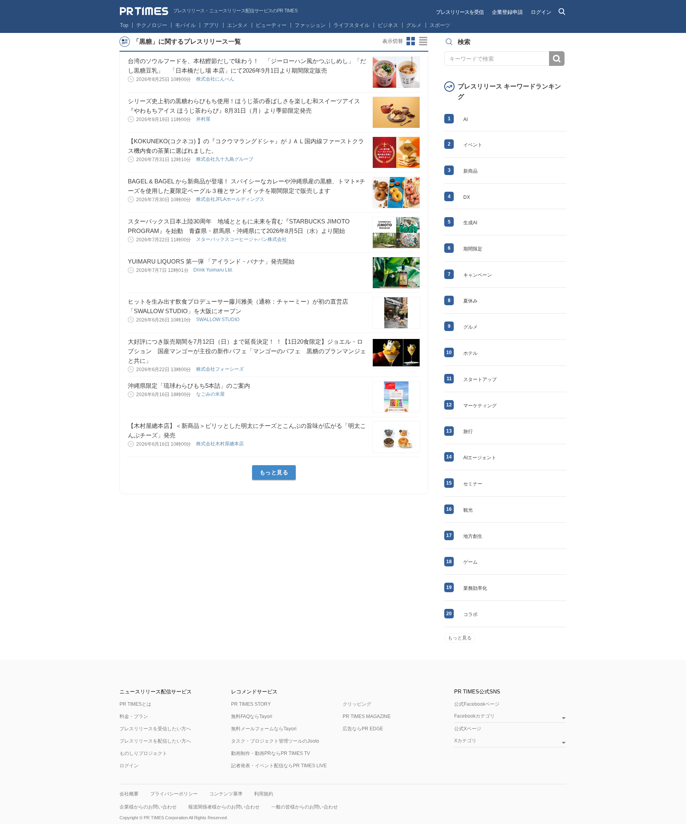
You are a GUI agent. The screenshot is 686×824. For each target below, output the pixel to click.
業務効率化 (475, 588)
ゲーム (470, 562)
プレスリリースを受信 (460, 12)
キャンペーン (477, 275)
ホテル (470, 353)
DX (466, 197)
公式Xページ (467, 729)
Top (124, 25)
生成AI (470, 222)
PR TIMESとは (135, 704)
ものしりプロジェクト (143, 753)
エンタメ (237, 25)
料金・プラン (133, 716)
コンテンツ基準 (226, 794)
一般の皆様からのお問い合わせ (304, 807)
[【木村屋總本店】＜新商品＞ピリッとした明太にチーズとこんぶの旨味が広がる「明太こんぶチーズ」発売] (396, 437)
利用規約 (263, 794)
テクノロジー (151, 25)
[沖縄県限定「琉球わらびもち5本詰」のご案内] (396, 397)
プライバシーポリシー (174, 794)
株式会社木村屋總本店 (220, 444)
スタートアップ (480, 379)
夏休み (470, 301)
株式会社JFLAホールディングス (231, 199)
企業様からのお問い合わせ (148, 807)
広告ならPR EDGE (363, 729)
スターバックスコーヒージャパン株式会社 (242, 239)
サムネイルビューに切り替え (411, 41)
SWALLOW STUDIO (218, 319)
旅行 (468, 431)
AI (465, 119)
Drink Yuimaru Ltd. (213, 270)
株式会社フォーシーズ (220, 369)
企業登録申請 (507, 12)
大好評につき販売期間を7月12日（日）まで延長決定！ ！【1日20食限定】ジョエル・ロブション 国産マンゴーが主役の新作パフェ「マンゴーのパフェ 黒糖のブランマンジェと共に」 (247, 351)
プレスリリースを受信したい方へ (155, 729)
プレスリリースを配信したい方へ (155, 741)
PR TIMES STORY (251, 704)
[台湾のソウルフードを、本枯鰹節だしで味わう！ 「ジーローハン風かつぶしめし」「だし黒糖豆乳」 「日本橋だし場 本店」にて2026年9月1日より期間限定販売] (396, 72)
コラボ (470, 614)
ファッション (310, 25)
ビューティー (271, 25)
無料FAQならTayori (251, 716)
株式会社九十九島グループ (225, 159)
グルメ (414, 25)
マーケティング (480, 405)
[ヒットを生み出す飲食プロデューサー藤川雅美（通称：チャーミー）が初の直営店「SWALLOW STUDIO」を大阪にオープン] (396, 313)
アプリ (211, 25)
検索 (557, 58)
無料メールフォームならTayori (264, 729)
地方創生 (472, 536)
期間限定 (472, 249)
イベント (472, 145)
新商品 (470, 171)
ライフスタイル (351, 25)
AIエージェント (479, 457)
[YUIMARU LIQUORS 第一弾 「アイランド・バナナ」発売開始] (396, 273)
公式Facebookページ (476, 704)
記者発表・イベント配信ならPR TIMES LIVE (279, 765)
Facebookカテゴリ (474, 716)
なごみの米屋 (211, 394)
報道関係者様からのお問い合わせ (224, 807)
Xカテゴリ (465, 740)
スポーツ (440, 25)
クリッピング (357, 704)
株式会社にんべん (215, 79)
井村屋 (204, 119)
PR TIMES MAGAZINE (367, 716)
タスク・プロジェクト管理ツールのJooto (275, 741)
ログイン (541, 12)
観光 (468, 510)
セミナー (472, 484)
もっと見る (274, 472)
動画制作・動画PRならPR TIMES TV (270, 753)
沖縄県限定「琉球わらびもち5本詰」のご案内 (189, 385)
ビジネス (388, 25)
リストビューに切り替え (423, 41)
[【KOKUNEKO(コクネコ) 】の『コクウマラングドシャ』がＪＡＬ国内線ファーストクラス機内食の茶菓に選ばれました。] (396, 152)
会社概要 (129, 794)
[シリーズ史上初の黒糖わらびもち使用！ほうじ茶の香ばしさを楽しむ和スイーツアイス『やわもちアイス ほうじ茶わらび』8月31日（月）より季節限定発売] (396, 112)
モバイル (185, 25)
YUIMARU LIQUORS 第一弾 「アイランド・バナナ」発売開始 (211, 261)
